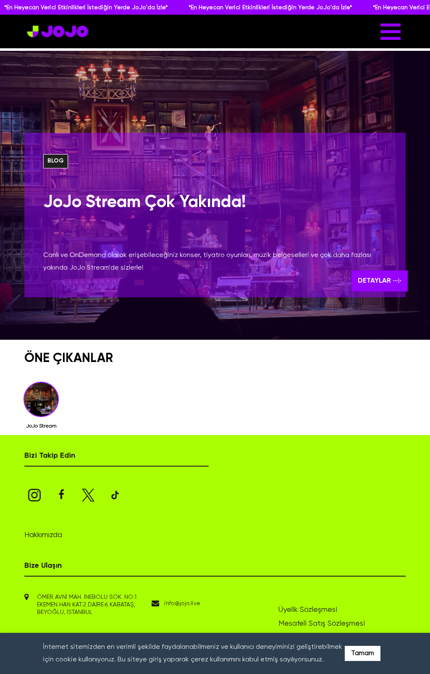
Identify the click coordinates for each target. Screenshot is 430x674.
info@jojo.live (182, 603)
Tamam (362, 653)
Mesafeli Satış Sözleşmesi (321, 623)
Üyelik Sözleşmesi (307, 610)
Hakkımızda (43, 535)
